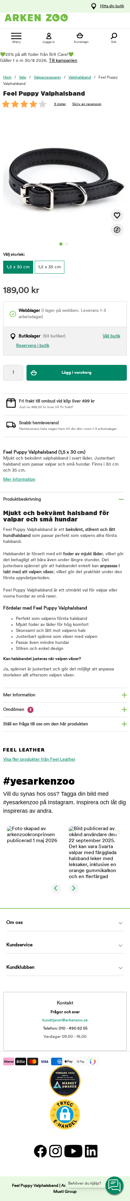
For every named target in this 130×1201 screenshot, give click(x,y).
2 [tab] (66, 244)
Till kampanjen (63, 60)
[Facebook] (40, 1151)
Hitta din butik (112, 6)
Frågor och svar (65, 1012)
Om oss (14, 922)
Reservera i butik (32, 345)
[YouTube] (73, 1151)
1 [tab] (60, 244)
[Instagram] (55, 1151)
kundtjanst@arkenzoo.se (65, 1020)
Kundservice (19, 945)
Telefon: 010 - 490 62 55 (65, 1028)
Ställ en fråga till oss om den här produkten (45, 724)
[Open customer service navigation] (115, 1186)
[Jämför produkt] (117, 229)
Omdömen (17, 709)
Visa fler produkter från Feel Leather (39, 759)
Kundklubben (20, 967)
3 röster (60, 104)
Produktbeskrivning (22, 499)
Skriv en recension (86, 104)
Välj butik (111, 336)
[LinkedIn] (90, 1151)
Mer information (19, 479)
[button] (34, 853)
